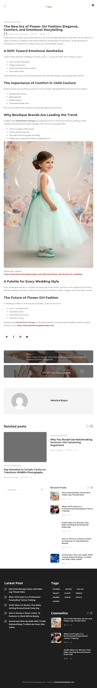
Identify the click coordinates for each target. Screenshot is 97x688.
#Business (56, 589)
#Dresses (68, 589)
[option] (25, 455)
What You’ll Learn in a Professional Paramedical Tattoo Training (24, 598)
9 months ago (13, 477)
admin (6, 477)
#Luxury (67, 593)
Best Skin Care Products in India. (56, 373)
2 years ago (59, 450)
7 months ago (23, 34)
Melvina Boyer (13, 34)
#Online (68, 597)
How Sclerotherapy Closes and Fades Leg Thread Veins (25, 590)
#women (56, 601)
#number (56, 597)
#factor (80, 589)
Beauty (30, 354)
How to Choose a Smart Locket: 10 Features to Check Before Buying (24, 614)
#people (79, 597)
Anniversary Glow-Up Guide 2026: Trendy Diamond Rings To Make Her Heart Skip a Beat (27, 624)
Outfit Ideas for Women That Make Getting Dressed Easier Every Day (25, 606)
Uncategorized (12, 22)
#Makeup (79, 593)
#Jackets (56, 593)
